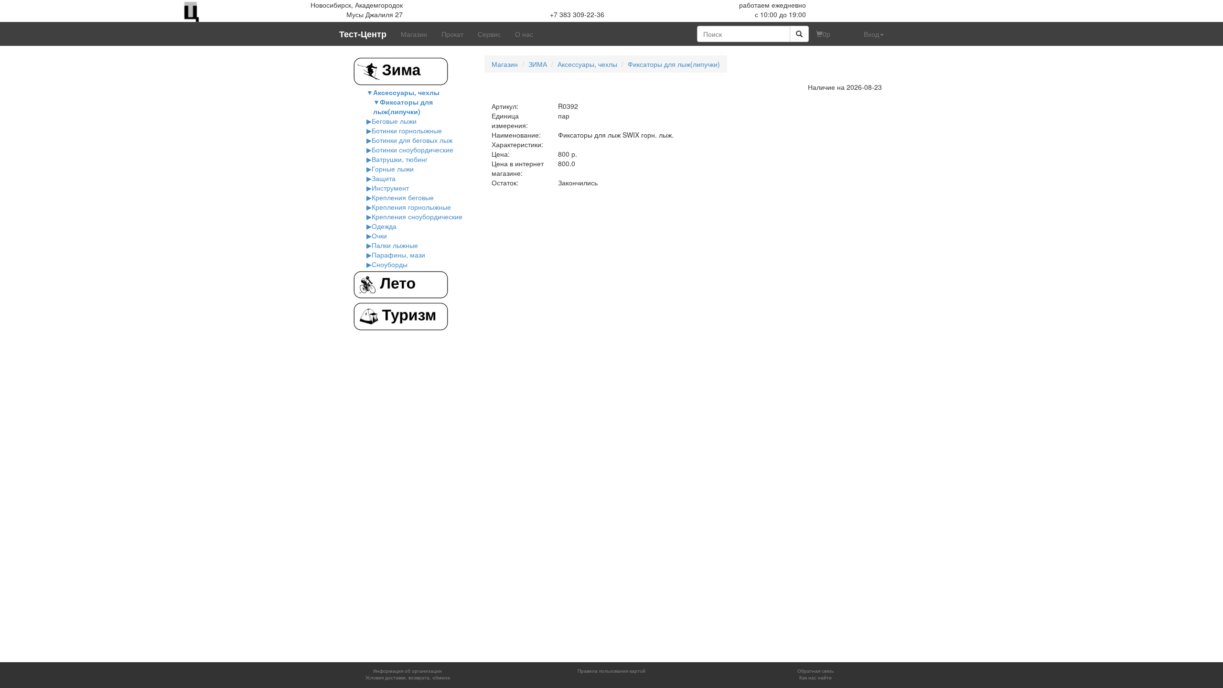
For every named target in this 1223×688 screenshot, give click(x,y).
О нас (524, 34)
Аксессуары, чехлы (406, 92)
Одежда (384, 226)
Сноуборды (390, 264)
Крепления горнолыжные (411, 207)
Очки (379, 235)
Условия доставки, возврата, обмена (407, 677)
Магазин (414, 34)
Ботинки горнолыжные (407, 130)
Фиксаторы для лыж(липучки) (403, 106)
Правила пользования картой (611, 670)
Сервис (489, 34)
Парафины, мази (398, 254)
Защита (384, 178)
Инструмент (390, 188)
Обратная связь (815, 670)
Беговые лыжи (394, 121)
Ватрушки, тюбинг (400, 159)
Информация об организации (407, 670)
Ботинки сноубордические (412, 149)
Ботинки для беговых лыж (412, 140)
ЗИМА (537, 64)
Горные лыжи (393, 168)
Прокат (452, 34)
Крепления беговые (403, 197)
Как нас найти (815, 677)
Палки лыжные (395, 245)
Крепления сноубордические (417, 216)
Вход (871, 34)
